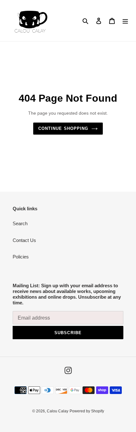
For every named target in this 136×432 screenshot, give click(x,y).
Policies (21, 256)
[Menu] (125, 21)
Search (20, 223)
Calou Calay (57, 411)
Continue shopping (63, 128)
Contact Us (24, 240)
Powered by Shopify (87, 411)
